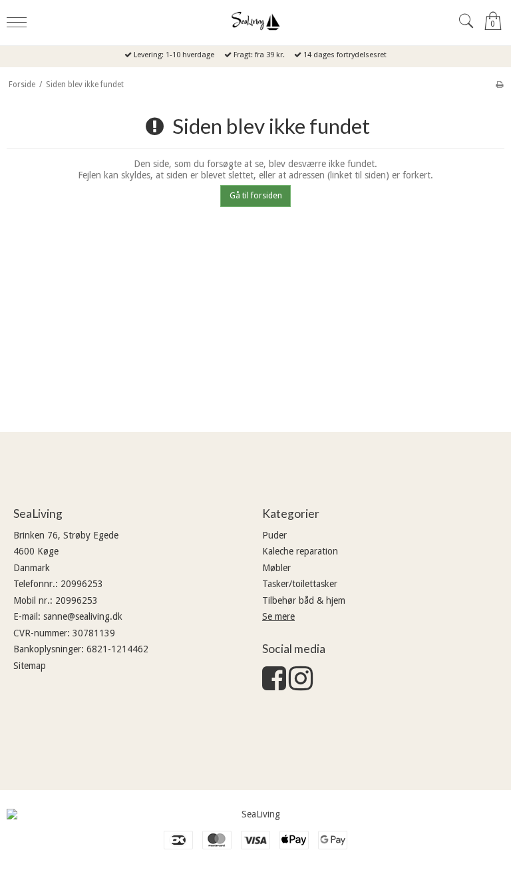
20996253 (82, 583)
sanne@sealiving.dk (82, 616)
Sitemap (29, 665)
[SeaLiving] (255, 21)
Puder (274, 535)
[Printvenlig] (499, 84)
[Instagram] (301, 685)
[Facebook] (274, 685)
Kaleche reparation (300, 551)
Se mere (278, 616)
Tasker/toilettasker (299, 583)
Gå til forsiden (256, 195)
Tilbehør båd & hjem (303, 600)
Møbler (276, 567)
